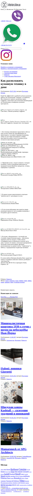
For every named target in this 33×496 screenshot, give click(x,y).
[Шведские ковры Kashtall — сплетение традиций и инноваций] (12, 403)
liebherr (21, 280)
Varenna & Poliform (12, 481)
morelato (21, 476)
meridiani (13, 476)
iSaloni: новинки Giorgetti (11, 370)
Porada (12, 478)
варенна (27, 483)
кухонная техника (19, 282)
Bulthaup (14, 469)
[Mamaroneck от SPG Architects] (12, 444)
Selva (23, 478)
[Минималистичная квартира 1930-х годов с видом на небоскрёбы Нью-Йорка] (12, 319)
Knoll (18, 474)
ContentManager (26, 456)
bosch (7, 280)
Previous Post (13, 297)
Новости (6, 74)
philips (29, 280)
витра (3, 485)
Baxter (8, 469)
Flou (12, 472)
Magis (3, 476)
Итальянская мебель (6, 483)
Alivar (2, 469)
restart (2, 282)
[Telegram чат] (24, 43)
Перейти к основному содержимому (12, 67)
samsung (7, 282)
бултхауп (23, 483)
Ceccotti (28, 469)
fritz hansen (18, 472)
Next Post (4, 297)
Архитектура (10, 340)
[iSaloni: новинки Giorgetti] (12, 364)
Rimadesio (18, 478)
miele (25, 280)
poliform (26, 476)
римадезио (3, 486)
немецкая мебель (23, 485)
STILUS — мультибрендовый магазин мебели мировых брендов (14, 488)
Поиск (3, 48)
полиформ (29, 485)
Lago (22, 474)
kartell (6, 474)
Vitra (21, 480)
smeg (11, 282)
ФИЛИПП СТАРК (16, 482)
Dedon (3, 472)
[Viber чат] (17, 21)
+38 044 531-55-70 (6, 45)
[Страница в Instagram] (6, 60)
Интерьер (18, 340)
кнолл (14, 485)
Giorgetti (26, 472)
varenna (3, 481)
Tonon (26, 478)
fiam (9, 471)
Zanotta (27, 481)
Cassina (22, 469)
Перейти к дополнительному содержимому (14, 68)
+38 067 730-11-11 (6, 21)
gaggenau (12, 280)
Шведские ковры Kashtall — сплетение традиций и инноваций (15, 410)
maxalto (8, 476)
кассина (9, 485)
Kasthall (12, 474)
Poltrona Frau (5, 478)
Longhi (26, 474)
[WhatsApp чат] (12, 43)
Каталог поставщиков (10, 71)
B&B (5, 469)
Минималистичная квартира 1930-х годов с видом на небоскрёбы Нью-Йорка (16, 328)
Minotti (17, 476)
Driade (6, 471)
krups (16, 280)
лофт (18, 485)
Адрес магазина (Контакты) (12, 76)
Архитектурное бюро (10, 73)
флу (7, 486)
